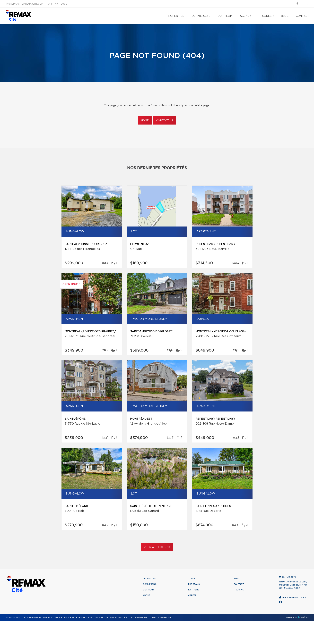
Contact (302, 16)
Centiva (303, 617)
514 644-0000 (59, 4)
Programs (194, 584)
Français (239, 590)
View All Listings (157, 547)
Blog (284, 16)
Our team (225, 16)
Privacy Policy (124, 617)
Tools (191, 579)
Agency (245, 16)
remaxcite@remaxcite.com (26, 4)
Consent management (160, 617)
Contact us (164, 120)
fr (306, 4)
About (146, 595)
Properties (175, 16)
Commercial (201, 16)
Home (145, 120)
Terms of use (140, 617)
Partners (193, 590)
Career (268, 16)
